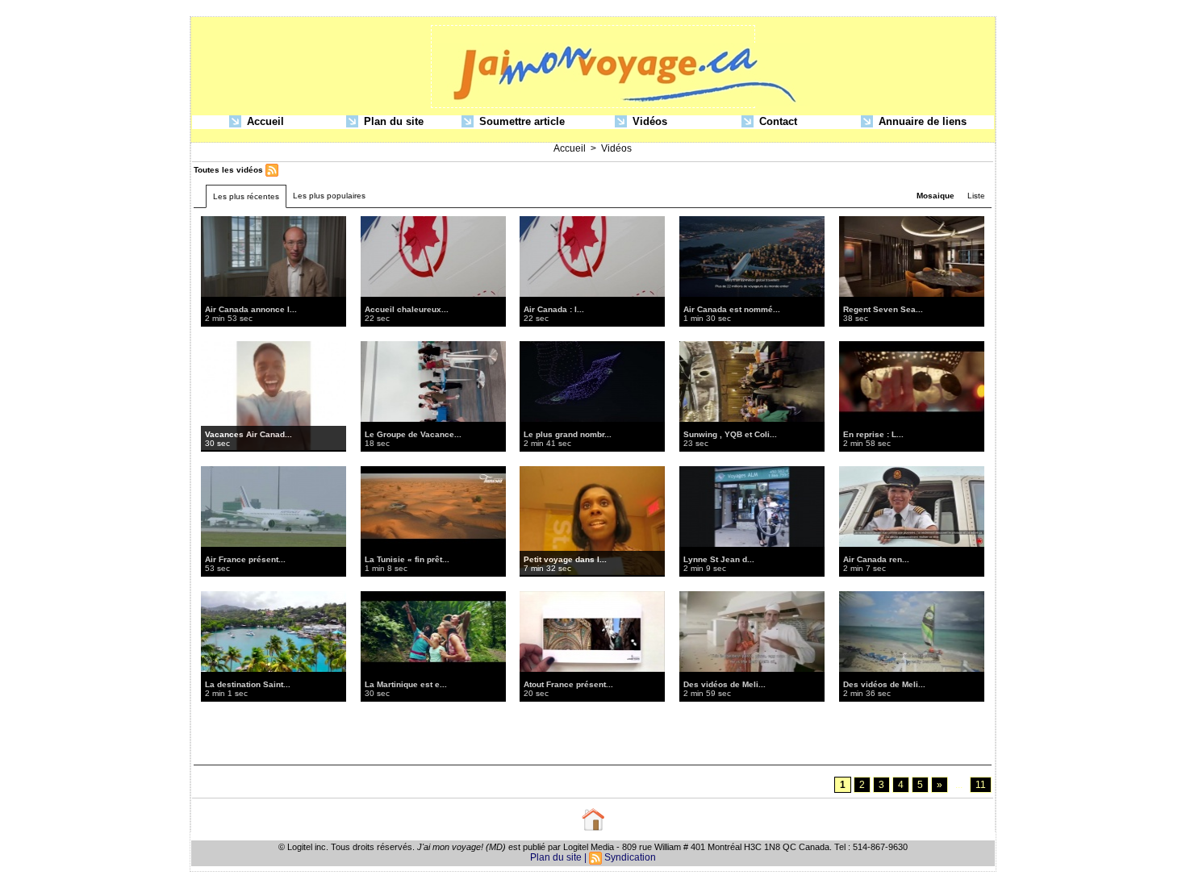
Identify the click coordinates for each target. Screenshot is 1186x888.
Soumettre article (520, 121)
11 (980, 784)
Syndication (630, 857)
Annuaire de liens (921, 121)
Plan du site (392, 121)
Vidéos (648, 121)
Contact (776, 121)
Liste (976, 195)
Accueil (264, 121)
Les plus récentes (246, 196)
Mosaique (935, 195)
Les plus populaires (329, 195)
